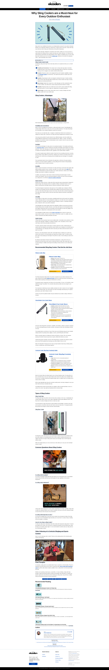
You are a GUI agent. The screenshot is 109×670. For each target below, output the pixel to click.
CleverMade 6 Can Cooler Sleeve (43, 300)
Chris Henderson (47, 632)
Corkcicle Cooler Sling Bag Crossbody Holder (46, 350)
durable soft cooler (50, 278)
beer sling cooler (39, 642)
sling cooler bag (70, 642)
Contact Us (57, 656)
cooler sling (44, 642)
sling (67, 169)
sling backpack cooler (54, 642)
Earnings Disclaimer (59, 658)
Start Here (57, 654)
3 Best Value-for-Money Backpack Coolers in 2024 (55, 645)
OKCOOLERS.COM (43, 668)
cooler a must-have (56, 212)
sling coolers (54, 643)
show (42, 60)
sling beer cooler (40, 147)
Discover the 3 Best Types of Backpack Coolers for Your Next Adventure (55, 646)
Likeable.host (61, 668)
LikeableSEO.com (68, 668)
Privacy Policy (58, 660)
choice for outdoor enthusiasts (54, 177)
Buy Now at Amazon (53, 271)
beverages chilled (43, 74)
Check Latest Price (66, 271)
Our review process (74, 653)
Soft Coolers (58, 19)
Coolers (53, 19)
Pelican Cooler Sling (40, 252)
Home (50, 19)
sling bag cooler (60, 642)
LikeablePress (55, 668)
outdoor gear (54, 56)
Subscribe (33, 663)
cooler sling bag (48, 642)
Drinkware (44, 656)
